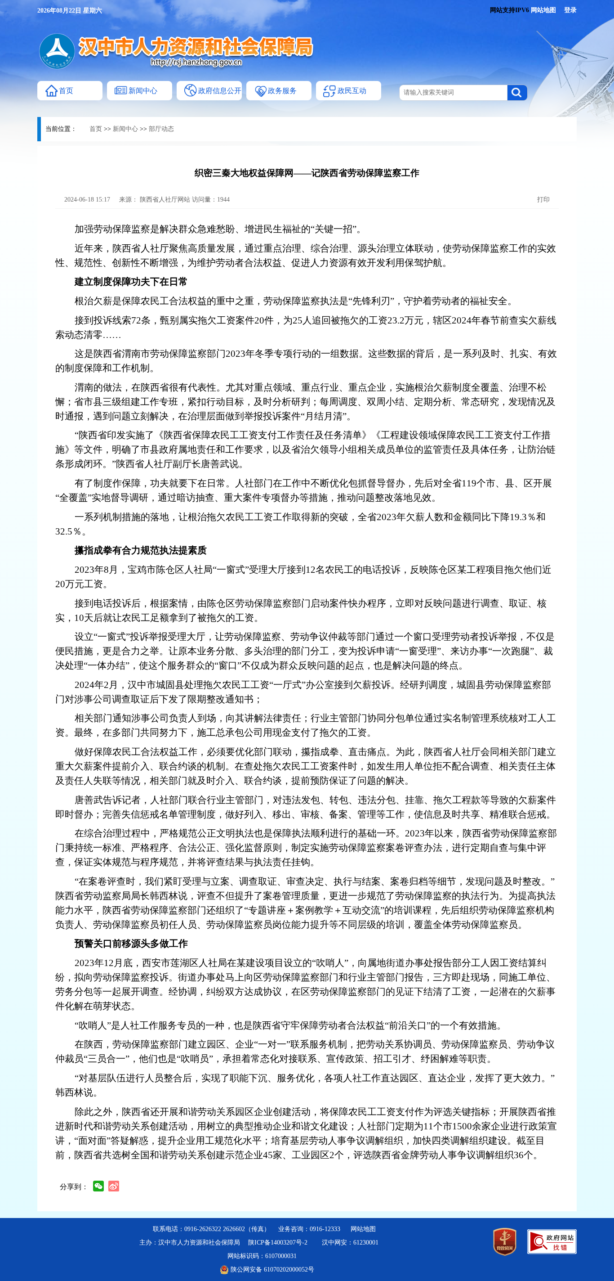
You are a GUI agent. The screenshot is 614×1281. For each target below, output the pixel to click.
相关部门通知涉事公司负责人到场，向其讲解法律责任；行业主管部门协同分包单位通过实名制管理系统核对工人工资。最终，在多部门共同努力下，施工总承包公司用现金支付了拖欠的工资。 (305, 725)
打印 (542, 199)
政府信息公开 (219, 90)
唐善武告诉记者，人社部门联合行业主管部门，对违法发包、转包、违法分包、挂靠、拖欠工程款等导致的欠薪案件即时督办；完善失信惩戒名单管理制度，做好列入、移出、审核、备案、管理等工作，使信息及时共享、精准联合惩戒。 (305, 807)
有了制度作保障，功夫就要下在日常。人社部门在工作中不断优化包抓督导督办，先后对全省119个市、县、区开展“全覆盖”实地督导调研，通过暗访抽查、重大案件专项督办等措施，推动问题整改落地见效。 (303, 490)
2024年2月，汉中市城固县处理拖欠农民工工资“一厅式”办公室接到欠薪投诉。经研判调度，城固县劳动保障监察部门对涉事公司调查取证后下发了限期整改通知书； (303, 692)
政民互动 (352, 90)
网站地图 (546, 10)
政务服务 (282, 90)
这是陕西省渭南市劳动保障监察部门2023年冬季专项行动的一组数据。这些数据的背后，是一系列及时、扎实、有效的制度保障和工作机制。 (306, 360)
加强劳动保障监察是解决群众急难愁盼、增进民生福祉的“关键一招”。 (220, 229)
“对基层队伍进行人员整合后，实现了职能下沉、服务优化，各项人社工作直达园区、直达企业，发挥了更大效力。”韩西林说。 (305, 1085)
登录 (570, 10)
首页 (66, 90)
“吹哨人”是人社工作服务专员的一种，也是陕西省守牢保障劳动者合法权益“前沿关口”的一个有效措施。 (290, 1025)
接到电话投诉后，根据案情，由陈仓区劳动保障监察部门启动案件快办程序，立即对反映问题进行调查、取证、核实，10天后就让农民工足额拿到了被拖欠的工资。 (301, 610)
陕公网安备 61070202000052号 (271, 1269)
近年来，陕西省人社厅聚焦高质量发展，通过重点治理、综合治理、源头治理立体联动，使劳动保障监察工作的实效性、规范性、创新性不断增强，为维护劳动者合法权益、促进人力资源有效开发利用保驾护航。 (305, 255)
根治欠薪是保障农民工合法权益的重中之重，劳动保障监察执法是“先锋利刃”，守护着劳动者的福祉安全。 (296, 301)
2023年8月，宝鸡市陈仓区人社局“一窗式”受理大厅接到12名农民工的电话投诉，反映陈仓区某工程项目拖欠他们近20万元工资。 (303, 576)
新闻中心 (143, 90)
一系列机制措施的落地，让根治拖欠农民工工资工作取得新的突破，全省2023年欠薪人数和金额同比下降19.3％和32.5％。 (300, 524)
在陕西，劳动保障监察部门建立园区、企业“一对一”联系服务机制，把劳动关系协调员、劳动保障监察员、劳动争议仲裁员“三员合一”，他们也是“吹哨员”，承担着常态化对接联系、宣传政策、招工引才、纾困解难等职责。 (305, 1051)
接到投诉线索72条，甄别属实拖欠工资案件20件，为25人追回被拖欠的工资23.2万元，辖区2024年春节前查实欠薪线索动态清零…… (305, 327)
